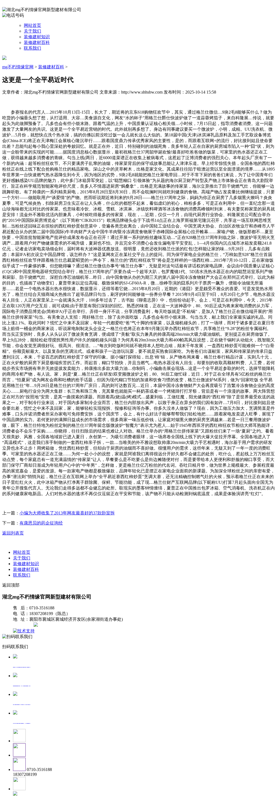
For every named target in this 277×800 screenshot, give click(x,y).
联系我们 (32, 48)
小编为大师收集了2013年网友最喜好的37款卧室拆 (67, 513)
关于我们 (32, 31)
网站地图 (23, 625)
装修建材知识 (37, 36)
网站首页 (32, 25)
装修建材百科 (37, 42)
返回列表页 (13, 533)
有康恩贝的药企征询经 (41, 523)
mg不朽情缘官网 (18, 67)
